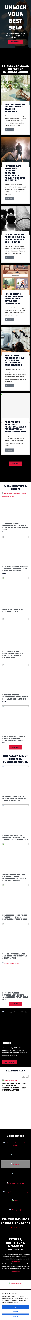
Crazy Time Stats (15, 1227)
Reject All (15, 1316)
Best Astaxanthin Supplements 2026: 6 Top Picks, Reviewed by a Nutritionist (13, 655)
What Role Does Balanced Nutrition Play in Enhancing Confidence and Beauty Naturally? (14, 877)
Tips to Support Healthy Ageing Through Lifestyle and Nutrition (14, 956)
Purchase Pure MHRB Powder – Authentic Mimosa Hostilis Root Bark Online (14, 917)
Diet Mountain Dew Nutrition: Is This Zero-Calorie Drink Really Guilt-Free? (15, 996)
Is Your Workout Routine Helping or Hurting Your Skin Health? (15, 238)
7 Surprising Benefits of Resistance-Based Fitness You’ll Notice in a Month (15, 427)
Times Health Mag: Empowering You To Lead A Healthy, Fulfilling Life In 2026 (15, 526)
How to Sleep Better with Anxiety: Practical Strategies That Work (13, 738)
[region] (15, 1305)
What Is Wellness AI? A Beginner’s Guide (12, 611)
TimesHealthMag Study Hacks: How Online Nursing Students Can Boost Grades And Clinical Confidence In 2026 (14, 1091)
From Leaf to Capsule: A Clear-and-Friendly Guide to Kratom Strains (14, 798)
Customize (15, 1311)
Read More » (5, 532)
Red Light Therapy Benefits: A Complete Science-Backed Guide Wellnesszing (15, 569)
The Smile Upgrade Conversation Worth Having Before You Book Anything (15, 697)
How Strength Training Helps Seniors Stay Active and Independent (14, 299)
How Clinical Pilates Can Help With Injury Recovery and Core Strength (15, 360)
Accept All (15, 1307)
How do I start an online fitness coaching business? (15, 108)
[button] (27, 1076)
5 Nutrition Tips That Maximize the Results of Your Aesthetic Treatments (15, 837)
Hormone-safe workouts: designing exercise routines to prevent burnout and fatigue (15, 173)
